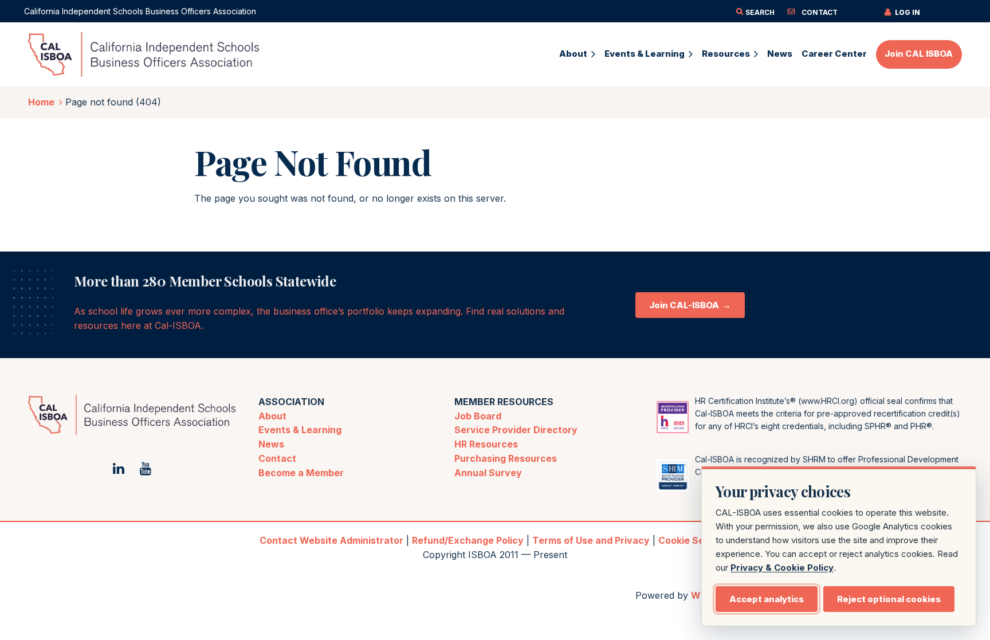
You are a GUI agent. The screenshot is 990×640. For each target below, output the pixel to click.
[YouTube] (145, 468)
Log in (907, 12)
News (271, 444)
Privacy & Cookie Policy (782, 567)
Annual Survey (488, 472)
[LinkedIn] (118, 468)
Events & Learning (299, 429)
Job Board (477, 416)
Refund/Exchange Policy (468, 540)
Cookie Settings (694, 540)
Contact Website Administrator (331, 540)
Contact (277, 458)
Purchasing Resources (505, 458)
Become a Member (301, 472)
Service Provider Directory (516, 429)
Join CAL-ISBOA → (690, 305)
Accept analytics (766, 599)
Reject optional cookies (889, 599)
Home (41, 102)
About (272, 416)
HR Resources (486, 444)
